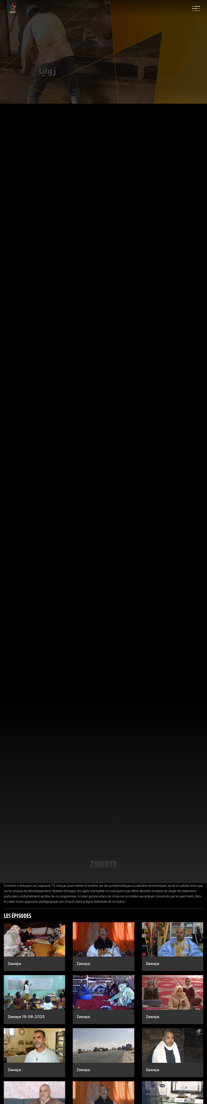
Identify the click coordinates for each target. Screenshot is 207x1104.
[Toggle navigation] (196, 8)
